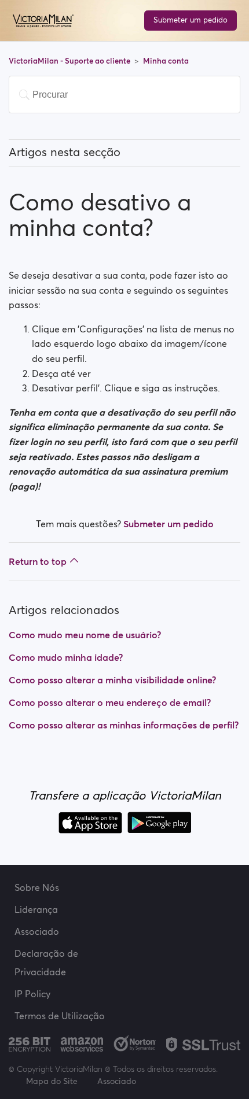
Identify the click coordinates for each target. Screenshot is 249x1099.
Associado (36, 931)
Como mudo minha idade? (66, 657)
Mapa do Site (52, 1081)
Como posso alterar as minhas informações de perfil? (124, 725)
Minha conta (166, 61)
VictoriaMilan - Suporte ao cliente (70, 61)
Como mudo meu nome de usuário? (85, 635)
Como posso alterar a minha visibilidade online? (112, 680)
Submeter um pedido (190, 20)
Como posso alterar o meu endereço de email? (110, 702)
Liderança (36, 909)
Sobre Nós (36, 887)
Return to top (38, 561)
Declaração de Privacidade (46, 963)
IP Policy (32, 994)
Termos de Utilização (59, 1016)
